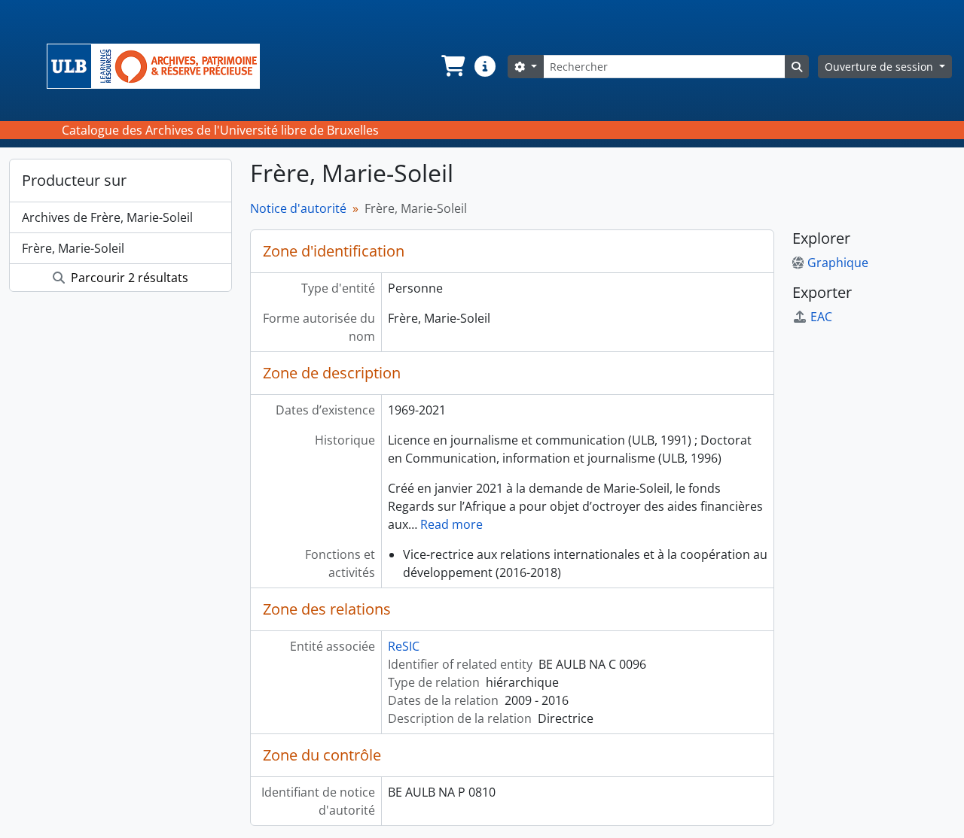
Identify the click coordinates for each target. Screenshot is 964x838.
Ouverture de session (880, 66)
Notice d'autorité (298, 208)
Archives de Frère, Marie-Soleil (107, 217)
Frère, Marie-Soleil (73, 248)
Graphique (837, 262)
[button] (451, 66)
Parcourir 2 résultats (128, 277)
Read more (451, 524)
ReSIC (403, 646)
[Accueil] (159, 66)
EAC (821, 316)
